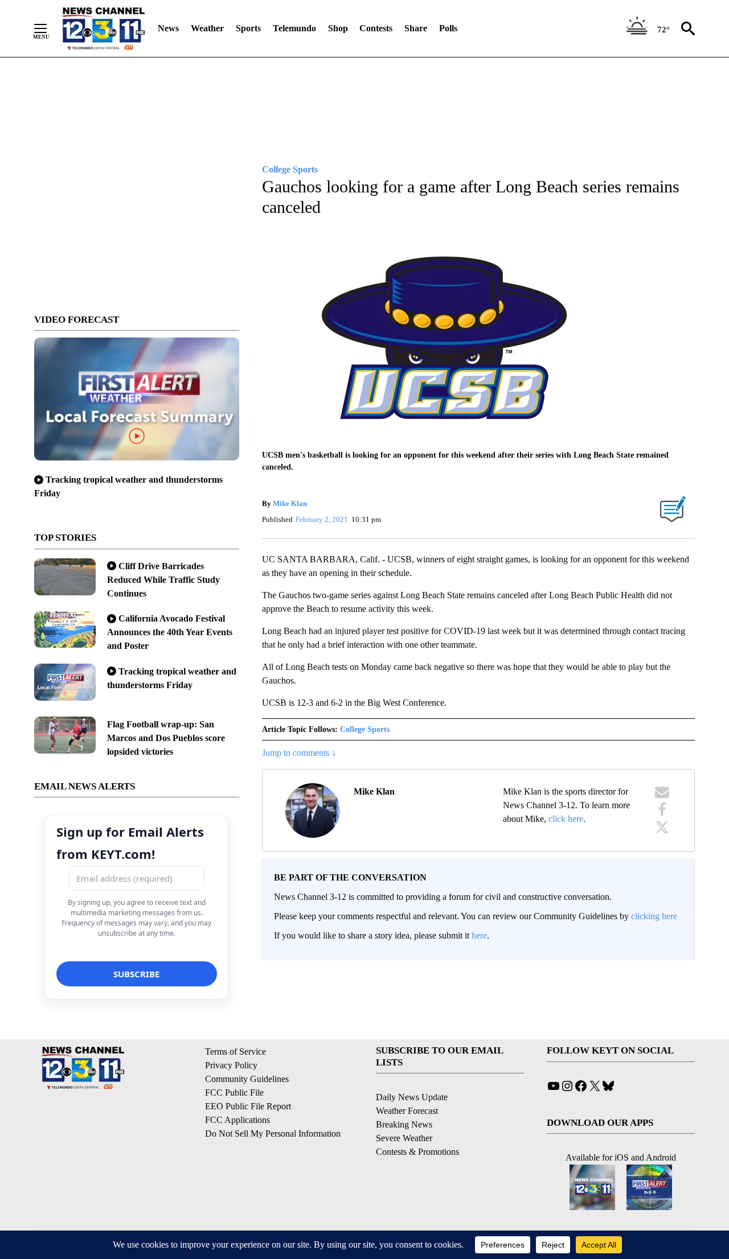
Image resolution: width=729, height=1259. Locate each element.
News (168, 28)
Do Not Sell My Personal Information (273, 1133)
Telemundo (294, 28)
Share (415, 28)
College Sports (365, 729)
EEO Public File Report (248, 1106)
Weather (207, 28)
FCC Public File (234, 1092)
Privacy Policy (231, 1065)
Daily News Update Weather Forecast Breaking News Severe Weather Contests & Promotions (417, 1124)
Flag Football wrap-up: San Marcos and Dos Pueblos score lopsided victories (166, 737)
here (479, 935)
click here (565, 819)
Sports (248, 28)
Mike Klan (290, 503)
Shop (338, 28)
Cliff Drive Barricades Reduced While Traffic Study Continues (163, 579)
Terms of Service (235, 1051)
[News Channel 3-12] (103, 28)
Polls (448, 28)
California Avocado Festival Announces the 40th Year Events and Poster (169, 632)
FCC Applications (237, 1120)
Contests (375, 28)
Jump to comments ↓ (299, 753)
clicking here (654, 916)
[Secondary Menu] (49, 28)
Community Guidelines (247, 1079)
